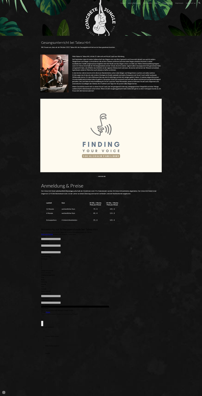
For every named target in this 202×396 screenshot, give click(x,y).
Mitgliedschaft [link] (167, 3)
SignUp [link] (157, 3)
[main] (101, 44)
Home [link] (123, 3)
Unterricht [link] (189, 3)
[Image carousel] (101, 138)
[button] (199, 2)
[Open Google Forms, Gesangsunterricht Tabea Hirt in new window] (106, 229)
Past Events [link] (147, 3)
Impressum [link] (179, 3)
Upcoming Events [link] (134, 3)
